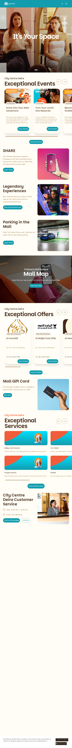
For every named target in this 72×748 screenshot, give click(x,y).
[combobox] (62, 4)
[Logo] (9, 3)
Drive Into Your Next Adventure (17, 109)
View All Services (36, 486)
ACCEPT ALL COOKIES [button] (62, 739)
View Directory (36, 56)
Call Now (25, 520)
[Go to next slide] (65, 81)
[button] (61, 743)
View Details (23, 129)
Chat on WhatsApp (11, 520)
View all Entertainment (12, 207)
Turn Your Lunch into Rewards (44, 109)
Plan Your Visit (36, 286)
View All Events (36, 142)
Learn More (8, 170)
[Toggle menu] (66, 3)
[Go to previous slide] (58, 81)
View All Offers (36, 372)
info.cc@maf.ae (16, 514)
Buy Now (7, 395)
